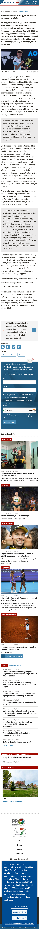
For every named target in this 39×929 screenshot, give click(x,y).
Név (4, 379)
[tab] (4, 665)
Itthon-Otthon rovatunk (12, 802)
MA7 (19, 841)
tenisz (21, 355)
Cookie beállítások (19, 907)
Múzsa (19, 849)
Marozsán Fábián (8, 355)
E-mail (5, 387)
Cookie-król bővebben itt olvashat (19, 924)
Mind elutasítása (19, 912)
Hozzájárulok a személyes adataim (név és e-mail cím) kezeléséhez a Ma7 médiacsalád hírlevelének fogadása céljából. (20, 399)
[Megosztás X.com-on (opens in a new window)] (19, 347)
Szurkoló (19, 854)
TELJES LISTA (8, 745)
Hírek (19, 845)
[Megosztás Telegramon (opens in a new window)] (13, 347)
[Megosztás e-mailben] (3, 347)
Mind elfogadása (19, 918)
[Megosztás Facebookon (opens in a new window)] (8, 347)
